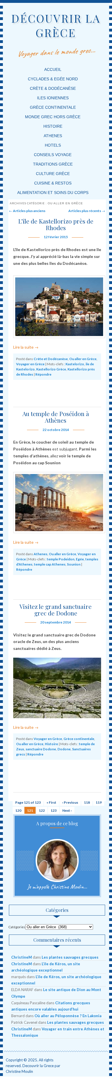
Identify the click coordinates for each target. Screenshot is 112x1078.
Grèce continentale (53, 107)
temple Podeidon (60, 559)
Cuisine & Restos (53, 183)
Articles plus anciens (27, 211)
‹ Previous (70, 802)
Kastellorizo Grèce (51, 369)
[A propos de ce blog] (57, 860)
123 (54, 810)
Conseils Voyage (53, 154)
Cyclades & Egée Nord (53, 79)
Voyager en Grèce (30, 364)
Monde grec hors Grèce (52, 116)
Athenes (53, 135)
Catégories (16, 927)
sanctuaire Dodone (41, 749)
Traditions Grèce (53, 164)
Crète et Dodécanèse (51, 359)
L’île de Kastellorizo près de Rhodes (55, 224)
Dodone (64, 749)
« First (51, 802)
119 (99, 802)
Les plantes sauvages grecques (70, 957)
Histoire (52, 126)
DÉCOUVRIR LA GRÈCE (56, 25)
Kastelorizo (74, 364)
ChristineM (21, 957)
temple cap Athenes (49, 564)
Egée (80, 559)
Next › (67, 810)
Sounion (73, 564)
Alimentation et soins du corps (52, 192)
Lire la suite (25, 347)
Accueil (52, 69)
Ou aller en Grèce (82, 359)
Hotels (53, 145)
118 (87, 802)
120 (18, 810)
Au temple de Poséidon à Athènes (55, 416)
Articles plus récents (86, 211)
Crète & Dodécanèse (53, 88)
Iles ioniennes (53, 98)
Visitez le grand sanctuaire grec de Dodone (56, 609)
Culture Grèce (53, 173)
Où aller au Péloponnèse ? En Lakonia (67, 1015)
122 (42, 810)
